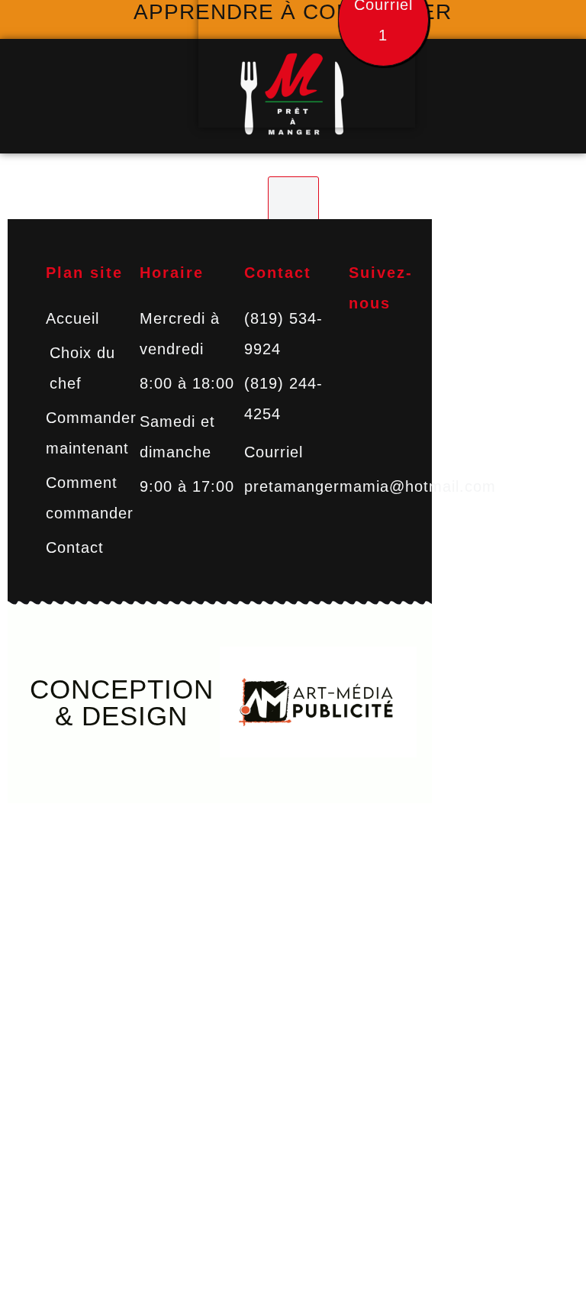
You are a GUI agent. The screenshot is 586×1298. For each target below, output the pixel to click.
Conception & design (122, 702)
